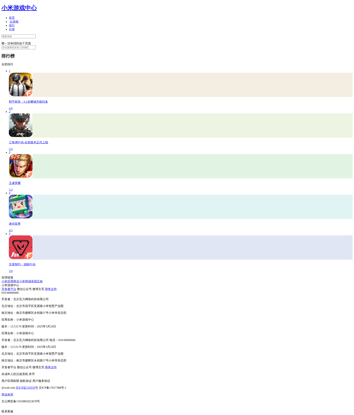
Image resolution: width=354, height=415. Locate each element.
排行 (12, 25)
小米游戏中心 (19, 7)
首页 (12, 17)
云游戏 (14, 21)
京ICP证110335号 (27, 387)
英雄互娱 (37, 281)
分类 (12, 29)
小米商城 (25, 281)
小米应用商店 (10, 281)
